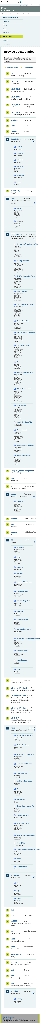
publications (16, 954)
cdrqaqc (19, 557)
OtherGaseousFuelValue (20, 372)
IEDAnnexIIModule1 (17, 688)
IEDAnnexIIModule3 (17, 696)
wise (12, 983)
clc (18, 883)
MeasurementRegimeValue (20, 789)
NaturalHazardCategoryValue (20, 806)
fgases (13, 494)
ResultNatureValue (20, 823)
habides (14, 532)
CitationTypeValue (20, 745)
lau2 (12, 915)
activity (19, 208)
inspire (13, 728)
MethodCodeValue (20, 345)
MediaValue (20, 799)
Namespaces (7, 44)
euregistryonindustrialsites (17, 471)
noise (13, 947)
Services (6, 40)
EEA (12, 2)
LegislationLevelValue (20, 781)
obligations (20, 175)
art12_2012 (15, 81)
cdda (13, 126)
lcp (12, 931)
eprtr (13, 199)
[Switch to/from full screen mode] (27, 5)
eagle (18, 891)
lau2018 (14, 921)
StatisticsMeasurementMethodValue (20, 849)
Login (23, 4)
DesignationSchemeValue (20, 754)
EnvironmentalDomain (20, 764)
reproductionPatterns (20, 629)
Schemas (6, 32)
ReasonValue (20, 405)
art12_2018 (15, 89)
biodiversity (15, 120)
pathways (20, 611)
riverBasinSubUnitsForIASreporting (20, 638)
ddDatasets (20, 153)
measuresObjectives (20, 601)
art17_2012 (15, 105)
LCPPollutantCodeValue (20, 304)
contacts (19, 147)
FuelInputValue (20, 291)
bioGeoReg (20, 547)
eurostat (14, 478)
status (19, 182)
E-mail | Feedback (9, 1017)
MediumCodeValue (20, 321)
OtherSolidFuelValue (20, 389)
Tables (5, 25)
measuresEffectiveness (20, 582)
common (14, 131)
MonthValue (20, 362)
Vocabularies (7, 36)
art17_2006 (15, 97)
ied (12, 680)
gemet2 (14, 519)
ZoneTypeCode (20, 866)
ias (12, 540)
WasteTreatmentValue (20, 455)
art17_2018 (15, 112)
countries (20, 502)
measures (20, 574)
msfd (13, 939)
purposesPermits (20, 620)
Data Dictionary (19, 13)
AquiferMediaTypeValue (20, 735)
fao (12, 486)
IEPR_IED (15, 718)
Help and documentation (10, 17)
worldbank (15, 991)
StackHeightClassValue (20, 422)
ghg (12, 524)
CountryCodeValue (20, 261)
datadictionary (17, 139)
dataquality (15, 191)
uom (12, 976)
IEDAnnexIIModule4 (17, 708)
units (18, 669)
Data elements (7, 29)
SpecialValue (20, 843)
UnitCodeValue (20, 430)
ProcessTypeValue (20, 815)
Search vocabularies (12, 67)
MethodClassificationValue (20, 332)
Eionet (11, 13)
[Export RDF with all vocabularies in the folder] (34, 141)
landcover (15, 875)
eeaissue (20, 166)
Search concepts (28, 67)
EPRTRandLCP (17, 234)
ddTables (20, 160)
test (12, 970)
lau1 (12, 910)
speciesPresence (20, 650)
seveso (14, 962)
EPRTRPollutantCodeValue (20, 276)
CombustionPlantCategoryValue (20, 244)
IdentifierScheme (20, 773)
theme (19, 858)
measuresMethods (20, 591)
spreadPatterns (20, 660)
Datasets (6, 21)
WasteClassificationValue (20, 445)
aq (12, 73)
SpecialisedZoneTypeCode (20, 835)
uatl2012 (19, 898)
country (19, 999)
